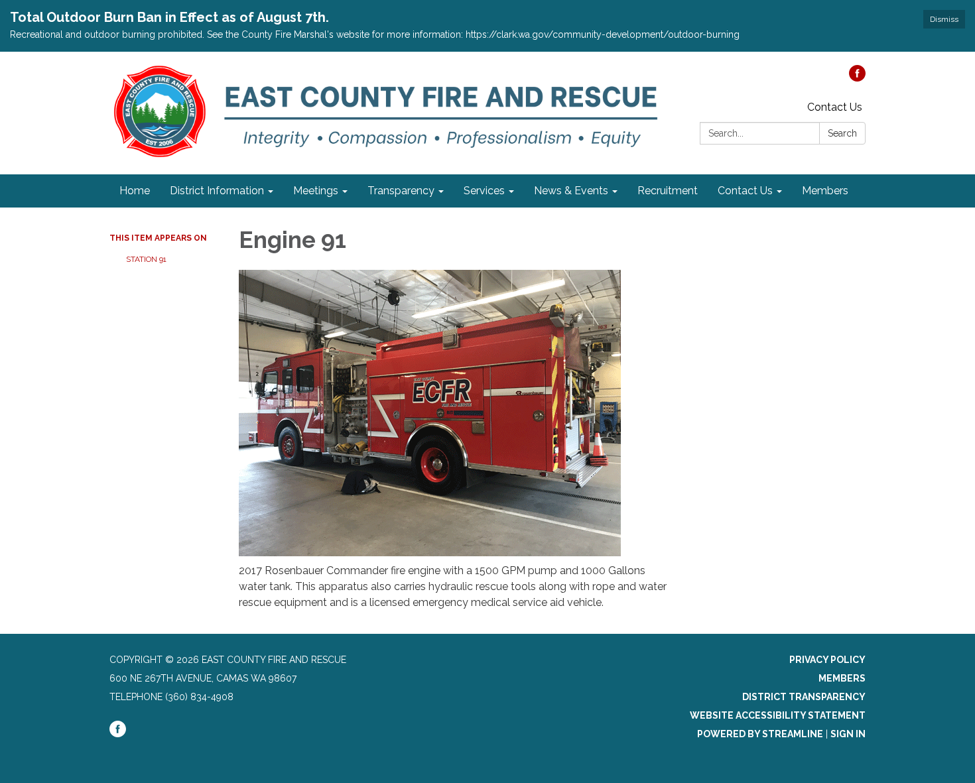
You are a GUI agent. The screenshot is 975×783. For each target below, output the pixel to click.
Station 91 (146, 259)
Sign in (848, 734)
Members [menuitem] (825, 190)
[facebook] (857, 78)
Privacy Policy (827, 659)
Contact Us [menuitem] (745, 190)
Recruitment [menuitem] (667, 190)
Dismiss (944, 19)
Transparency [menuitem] (400, 190)
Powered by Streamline (760, 734)
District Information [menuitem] (217, 190)
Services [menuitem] (484, 190)
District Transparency (804, 697)
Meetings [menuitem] (315, 190)
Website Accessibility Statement (778, 715)
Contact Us (834, 107)
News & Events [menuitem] (571, 190)
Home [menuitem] (134, 190)
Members (842, 678)
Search (842, 133)
